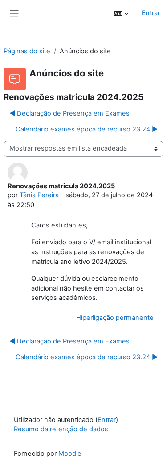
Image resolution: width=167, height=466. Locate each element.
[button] (121, 13)
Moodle (69, 454)
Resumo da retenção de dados (61, 429)
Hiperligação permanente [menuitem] (115, 318)
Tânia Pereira (39, 195)
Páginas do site (27, 51)
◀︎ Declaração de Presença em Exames (69, 113)
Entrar (151, 13)
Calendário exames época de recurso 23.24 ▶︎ (87, 129)
